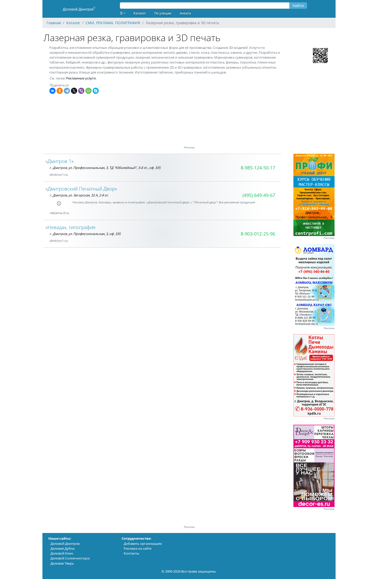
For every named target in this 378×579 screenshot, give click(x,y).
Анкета (185, 13)
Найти (298, 5)
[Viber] (81, 91)
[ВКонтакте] (52, 91)
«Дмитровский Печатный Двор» (81, 188)
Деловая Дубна (62, 548)
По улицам (163, 13)
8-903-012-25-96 (258, 234)
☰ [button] (121, 13)
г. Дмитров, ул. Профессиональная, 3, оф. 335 (85, 233)
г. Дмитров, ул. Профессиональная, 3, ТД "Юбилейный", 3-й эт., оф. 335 (105, 167)
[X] (74, 91)
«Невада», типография (70, 227)
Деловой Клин (61, 553)
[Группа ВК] (74, 240)
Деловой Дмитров (64, 543)
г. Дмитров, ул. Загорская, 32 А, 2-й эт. (79, 195)
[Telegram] (67, 91)
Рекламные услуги (81, 78)
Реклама (329, 238)
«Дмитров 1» (60, 161)
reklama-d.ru (59, 213)
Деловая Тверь (62, 563)
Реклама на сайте (137, 548)
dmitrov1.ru (59, 174)
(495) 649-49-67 (258, 195)
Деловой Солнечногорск (70, 558)
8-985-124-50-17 (258, 168)
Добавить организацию (143, 543)
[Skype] (96, 91)
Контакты (131, 553)
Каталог (139, 13)
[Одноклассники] (60, 91)
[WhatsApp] (88, 91)
